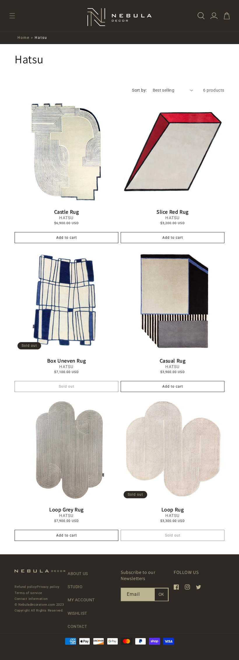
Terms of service (28, 593)
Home (23, 38)
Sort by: (139, 90)
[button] (12, 15)
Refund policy (26, 587)
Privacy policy (48, 587)
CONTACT (77, 626)
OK (161, 594)
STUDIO (75, 586)
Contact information (31, 599)
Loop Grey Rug (66, 509)
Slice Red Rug (173, 211)
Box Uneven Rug (66, 360)
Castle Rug (66, 211)
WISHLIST (77, 613)
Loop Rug (172, 509)
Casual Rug (173, 360)
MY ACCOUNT (81, 600)
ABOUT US (78, 573)
